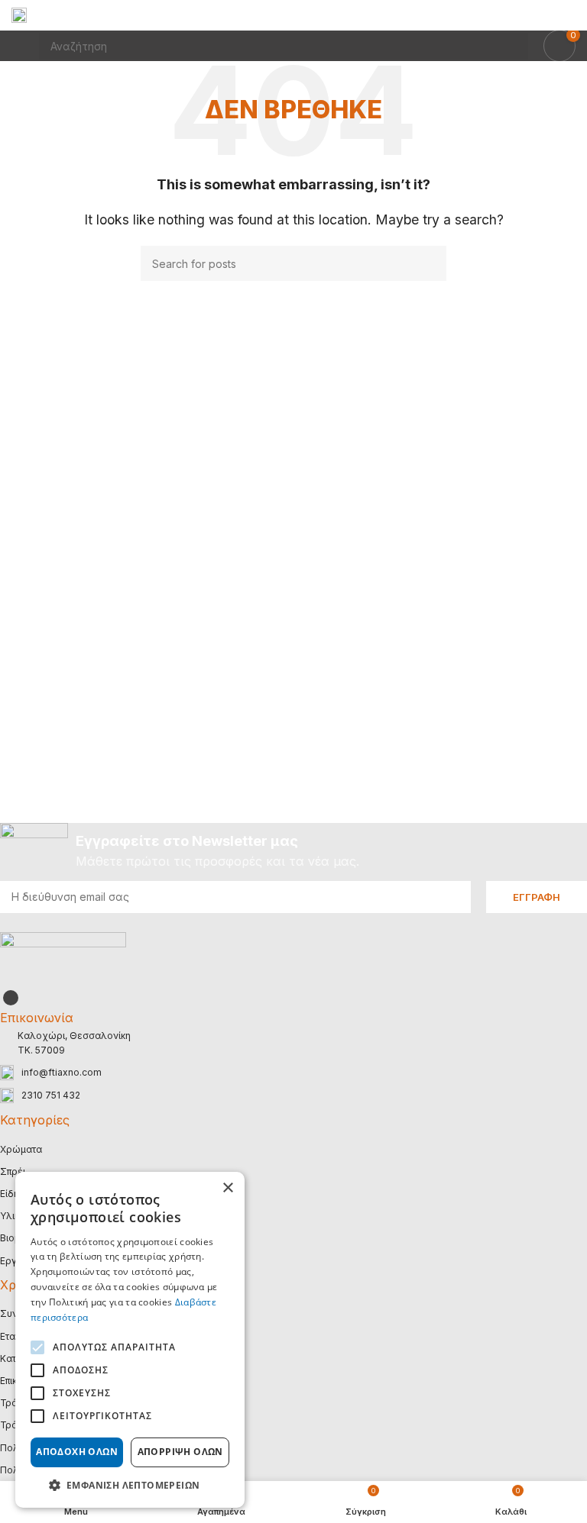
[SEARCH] (428, 263)
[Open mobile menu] (17, 46)
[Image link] (63, 958)
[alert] (130, 1340)
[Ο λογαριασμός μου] (569, 15)
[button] (130, 1484)
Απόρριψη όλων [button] (180, 1451)
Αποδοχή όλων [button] (77, 1451)
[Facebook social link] (10, 997)
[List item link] (293, 1072)
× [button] (227, 1188)
